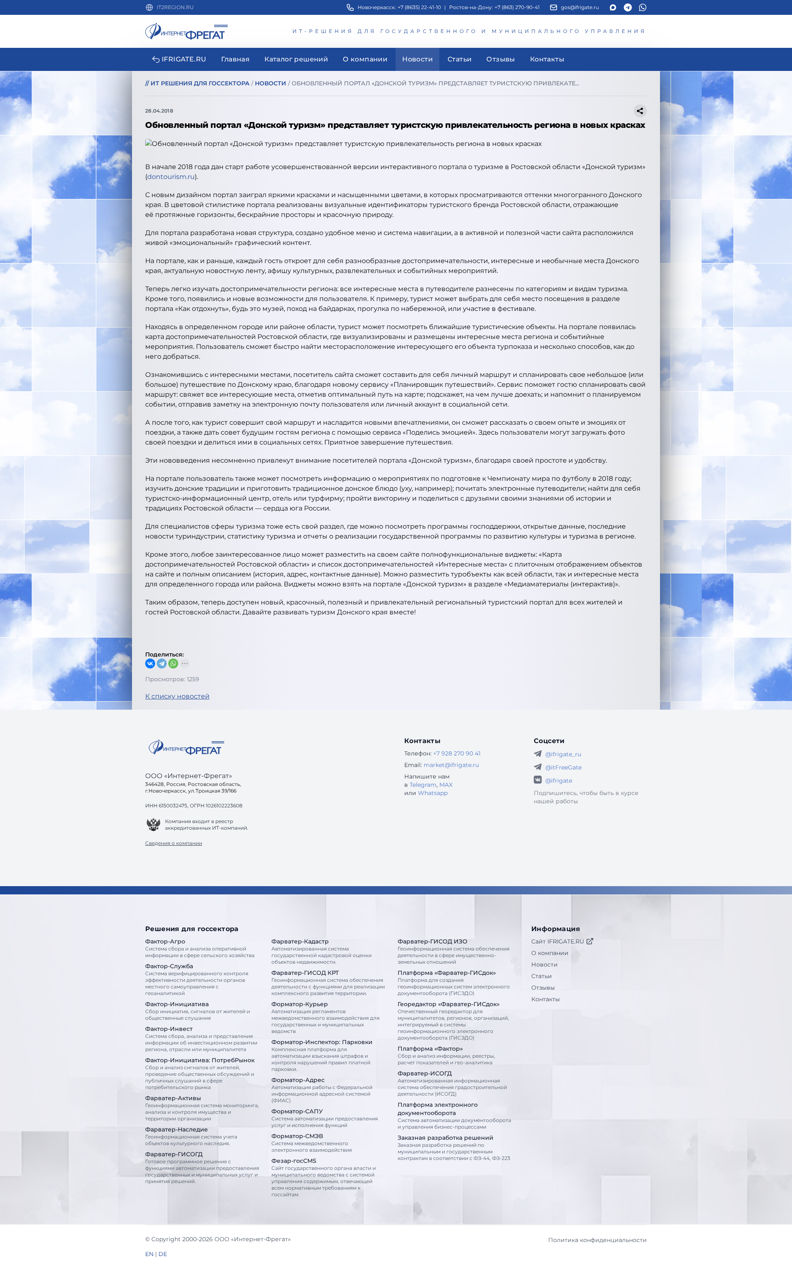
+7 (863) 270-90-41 (517, 7)
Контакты (545, 999)
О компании (549, 953)
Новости (544, 964)
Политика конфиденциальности (597, 1240)
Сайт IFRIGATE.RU (557, 941)
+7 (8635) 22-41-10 (419, 7)
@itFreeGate (563, 767)
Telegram (423, 784)
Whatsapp (433, 793)
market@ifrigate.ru (451, 765)
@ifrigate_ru (563, 754)
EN (149, 1254)
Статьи (541, 976)
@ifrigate (558, 780)
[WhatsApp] (173, 663)
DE (162, 1254)
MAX (446, 784)
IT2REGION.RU (175, 7)
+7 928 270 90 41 (457, 753)
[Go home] (186, 747)
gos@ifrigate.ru (580, 7)
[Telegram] (162, 663)
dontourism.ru (171, 177)
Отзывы (543, 987)
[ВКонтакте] (150, 663)
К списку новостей (177, 696)
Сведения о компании (173, 843)
